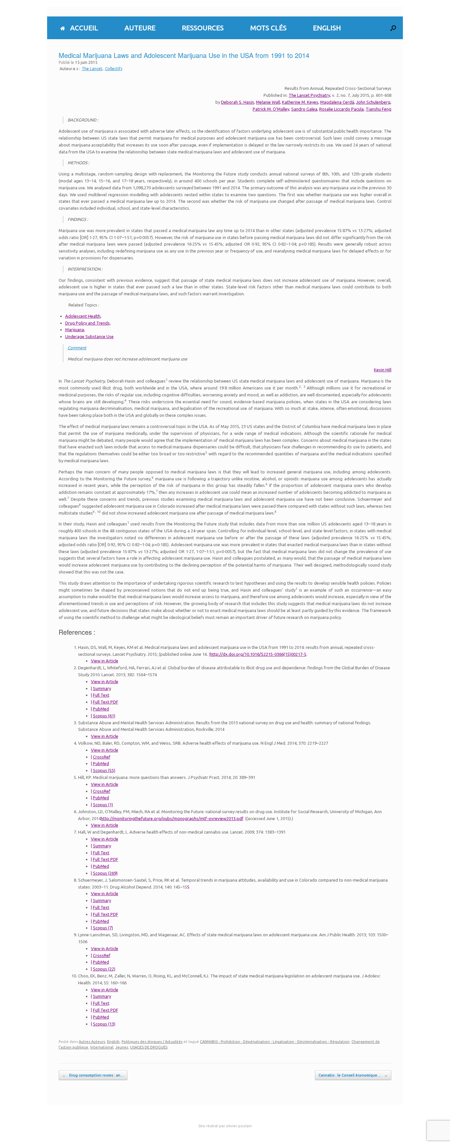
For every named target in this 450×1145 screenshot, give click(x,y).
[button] (393, 27)
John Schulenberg (373, 102)
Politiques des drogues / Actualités (152, 1042)
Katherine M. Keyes (300, 102)
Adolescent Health (82, 316)
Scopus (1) (103, 804)
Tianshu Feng (378, 109)
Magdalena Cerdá (337, 102)
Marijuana (74, 329)
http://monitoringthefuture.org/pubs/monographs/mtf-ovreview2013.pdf (172, 818)
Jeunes (121, 1047)
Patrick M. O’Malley (271, 109)
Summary (102, 688)
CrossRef (101, 757)
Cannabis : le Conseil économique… (353, 1075)
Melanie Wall (268, 102)
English (113, 1042)
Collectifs (113, 69)
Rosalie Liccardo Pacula (341, 109)
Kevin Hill (382, 369)
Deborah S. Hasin (237, 102)
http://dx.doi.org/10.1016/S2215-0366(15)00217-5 (258, 654)
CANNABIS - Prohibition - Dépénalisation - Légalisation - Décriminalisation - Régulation (275, 1042)
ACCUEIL (84, 28)
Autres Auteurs (92, 1042)
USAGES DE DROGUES (148, 1047)
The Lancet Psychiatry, (310, 95)
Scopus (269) (105, 873)
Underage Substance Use (89, 336)
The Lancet (92, 69)
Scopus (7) (103, 927)
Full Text (101, 695)
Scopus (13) (104, 1024)
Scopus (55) (104, 770)
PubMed (101, 708)
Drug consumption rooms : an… (93, 1075)
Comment (77, 347)
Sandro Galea (304, 109)
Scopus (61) (104, 715)
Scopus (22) (104, 969)
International (101, 1047)
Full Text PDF (105, 702)
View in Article (104, 660)
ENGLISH (327, 28)
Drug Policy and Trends (87, 323)
